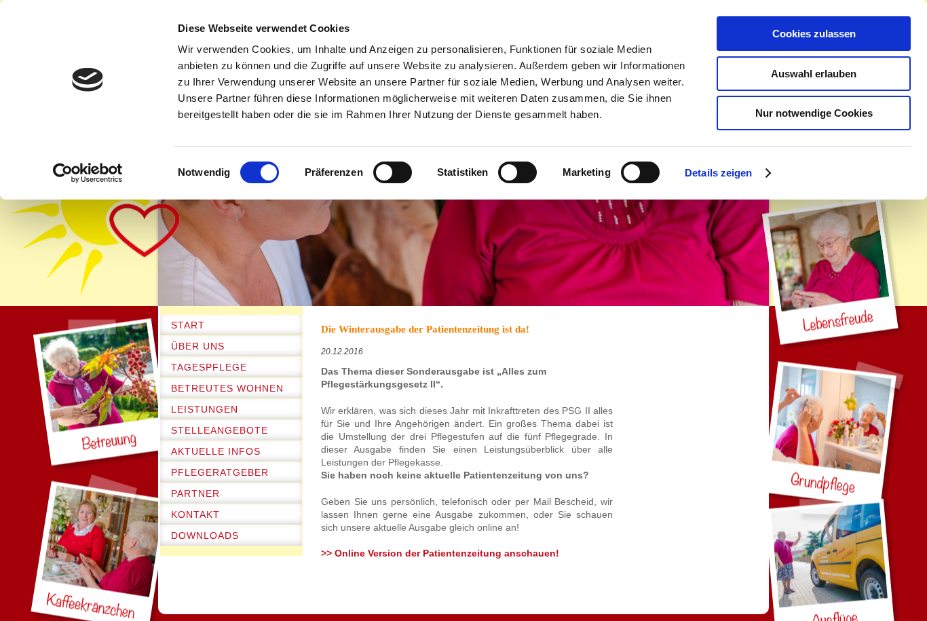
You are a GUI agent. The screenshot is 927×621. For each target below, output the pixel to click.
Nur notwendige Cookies (814, 113)
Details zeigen (718, 172)
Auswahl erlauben (813, 73)
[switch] (392, 172)
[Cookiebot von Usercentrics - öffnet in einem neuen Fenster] (88, 173)
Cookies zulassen (814, 33)
